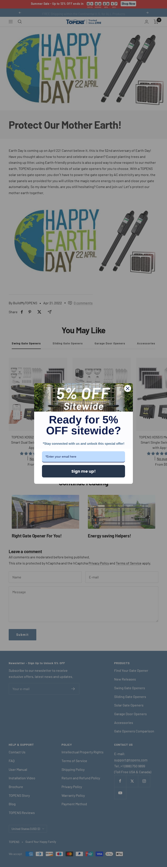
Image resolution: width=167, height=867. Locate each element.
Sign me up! (83, 471)
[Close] (127, 388)
